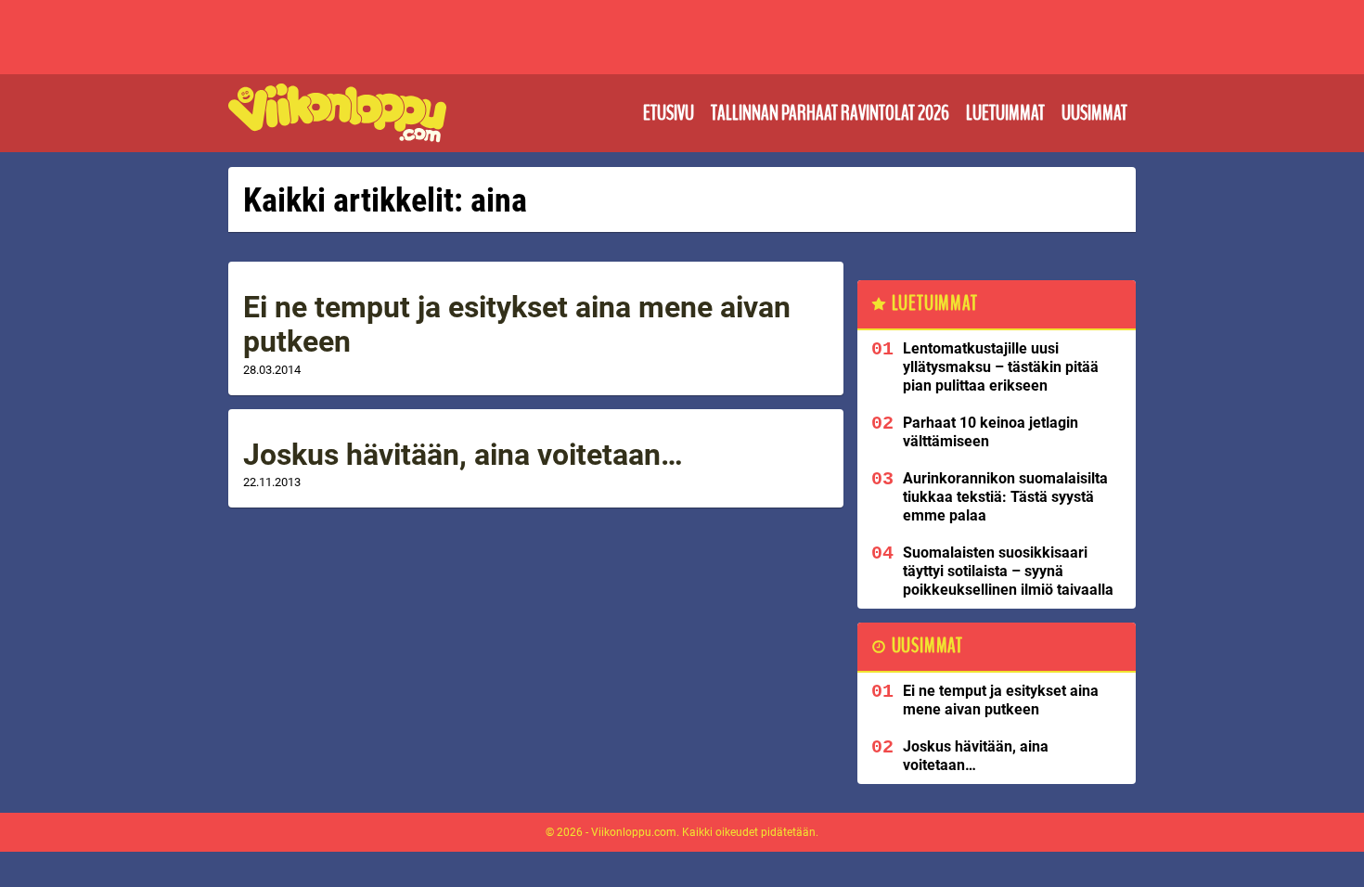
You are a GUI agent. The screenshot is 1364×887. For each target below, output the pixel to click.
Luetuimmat (1005, 113)
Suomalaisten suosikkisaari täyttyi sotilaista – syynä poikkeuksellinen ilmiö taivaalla (1008, 571)
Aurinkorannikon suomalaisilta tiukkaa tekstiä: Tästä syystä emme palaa (1005, 496)
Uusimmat (1094, 113)
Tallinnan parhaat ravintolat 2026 (830, 113)
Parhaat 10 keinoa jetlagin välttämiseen (990, 432)
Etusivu (668, 113)
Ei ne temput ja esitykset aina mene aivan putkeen (517, 324)
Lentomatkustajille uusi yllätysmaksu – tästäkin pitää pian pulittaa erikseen (1001, 367)
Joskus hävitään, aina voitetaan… (463, 454)
